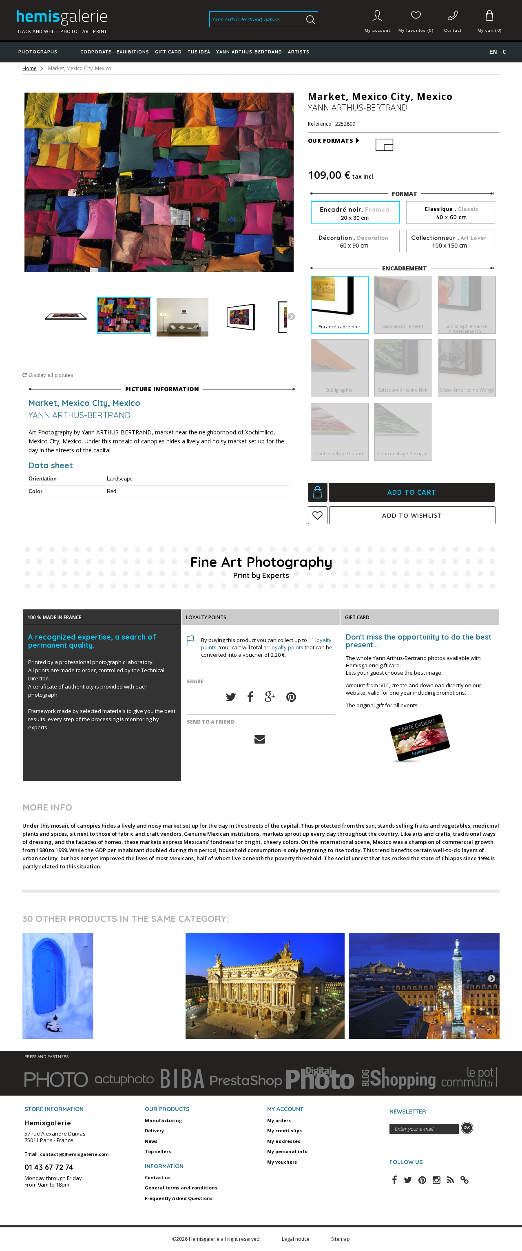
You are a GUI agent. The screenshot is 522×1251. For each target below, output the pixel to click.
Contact (453, 30)
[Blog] (464, 1179)
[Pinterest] (291, 697)
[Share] (250, 697)
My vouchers (282, 1162)
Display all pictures (50, 375)
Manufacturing (163, 1120)
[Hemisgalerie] (70, 17)
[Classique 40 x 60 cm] (451, 212)
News (151, 1141)
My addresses (283, 1141)
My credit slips (284, 1130)
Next (291, 316)
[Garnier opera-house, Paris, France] (265, 986)
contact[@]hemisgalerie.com (74, 1154)
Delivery (154, 1130)
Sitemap (340, 1239)
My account (377, 30)
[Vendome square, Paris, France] (428, 986)
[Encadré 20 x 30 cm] (355, 213)
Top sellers (158, 1151)
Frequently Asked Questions (178, 1198)
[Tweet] (231, 697)
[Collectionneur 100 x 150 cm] (451, 241)
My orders (279, 1120)
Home (29, 68)
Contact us (157, 1177)
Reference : (321, 124)
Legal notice (296, 1239)
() (489, 30)
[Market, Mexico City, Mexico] (66, 317)
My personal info (287, 1151)
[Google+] (270, 697)
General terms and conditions (181, 1188)
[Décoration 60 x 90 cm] (355, 241)
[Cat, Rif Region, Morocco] (101, 986)
